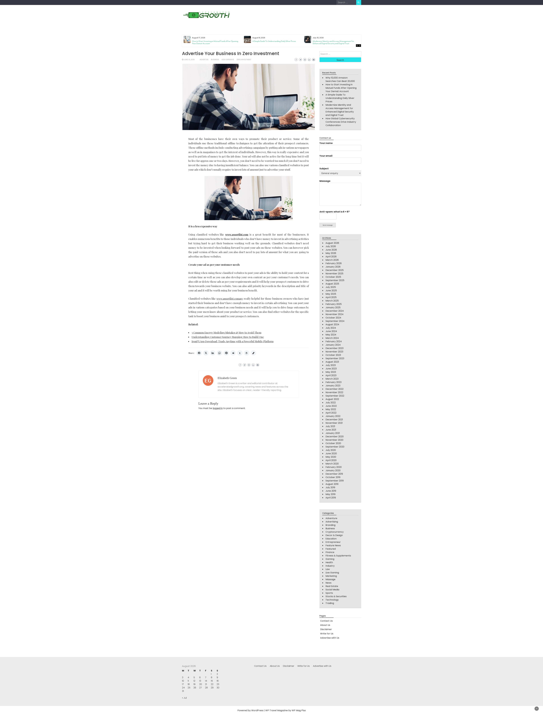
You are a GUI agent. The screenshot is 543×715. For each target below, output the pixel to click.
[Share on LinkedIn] (212, 353)
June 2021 (331, 429)
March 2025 (332, 300)
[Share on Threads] (246, 353)
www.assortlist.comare (229, 298)
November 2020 (334, 440)
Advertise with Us (329, 637)
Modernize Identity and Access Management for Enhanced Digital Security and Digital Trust (273, 42)
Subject (324, 168)
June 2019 (331, 490)
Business (215, 59)
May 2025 (331, 294)
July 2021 (330, 426)
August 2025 (332, 283)
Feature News (333, 545)
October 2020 (333, 443)
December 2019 (334, 473)
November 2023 (334, 351)
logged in (218, 408)
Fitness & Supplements (338, 555)
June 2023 (331, 368)
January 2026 (333, 266)
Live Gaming (332, 572)
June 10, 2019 (189, 59)
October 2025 (333, 277)
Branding (330, 525)
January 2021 (333, 433)
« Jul (184, 697)
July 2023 (331, 365)
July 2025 (331, 287)
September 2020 (335, 446)
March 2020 (332, 463)
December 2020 (335, 436)
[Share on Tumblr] (240, 353)
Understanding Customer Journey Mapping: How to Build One (228, 337)
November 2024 (334, 314)
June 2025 (331, 290)
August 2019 (332, 484)
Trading (330, 603)
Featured (331, 548)
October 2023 (333, 355)
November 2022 (334, 392)
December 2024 (335, 311)
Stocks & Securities (336, 596)
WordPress (257, 710)
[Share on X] (206, 353)
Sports (329, 593)
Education (331, 538)
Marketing (331, 576)
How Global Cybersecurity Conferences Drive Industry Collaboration (336, 42)
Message (324, 181)
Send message (328, 225)
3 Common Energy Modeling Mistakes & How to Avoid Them (226, 332)
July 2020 (331, 450)
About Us (325, 625)
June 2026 (331, 249)
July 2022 (331, 402)
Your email (325, 155)
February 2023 (333, 382)
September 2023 (335, 358)
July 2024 (331, 327)
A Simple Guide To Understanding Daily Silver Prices (213, 41)
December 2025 (335, 270)
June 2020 (331, 453)
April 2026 (331, 256)
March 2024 (332, 338)
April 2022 (331, 412)
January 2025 (333, 307)
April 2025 (331, 297)
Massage (330, 579)
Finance (330, 552)
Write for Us (326, 633)
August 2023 (332, 361)
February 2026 (334, 263)
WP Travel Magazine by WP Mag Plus (285, 710)
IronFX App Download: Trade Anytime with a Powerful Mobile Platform (232, 341)
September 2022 (335, 395)
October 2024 (333, 317)
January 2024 (333, 344)
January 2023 (333, 385)
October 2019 (333, 477)
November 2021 (334, 423)
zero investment (244, 59)
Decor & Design (334, 535)
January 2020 (333, 470)
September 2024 (335, 321)
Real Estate (332, 586)
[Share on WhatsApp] (219, 353)
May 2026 (331, 253)
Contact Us (326, 620)
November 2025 (334, 273)
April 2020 (331, 460)
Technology (332, 599)
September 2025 (335, 280)
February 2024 (334, 341)
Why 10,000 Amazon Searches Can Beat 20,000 (340, 79)
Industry (330, 565)
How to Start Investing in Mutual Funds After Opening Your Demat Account (341, 88)
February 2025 (334, 304)
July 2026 (331, 246)
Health (329, 562)
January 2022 (333, 416)
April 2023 (331, 375)
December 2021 (334, 419)
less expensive (228, 59)
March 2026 (332, 260)
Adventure (331, 518)
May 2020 (331, 457)
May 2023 (331, 372)
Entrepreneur (333, 542)
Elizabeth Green (227, 378)
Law (328, 569)
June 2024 (331, 331)
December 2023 (334, 348)
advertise (204, 59)
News (328, 582)
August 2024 (332, 324)
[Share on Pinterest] (226, 353)
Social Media (332, 589)
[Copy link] (253, 353)
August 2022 (332, 399)
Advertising (332, 521)
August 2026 (332, 243)
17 (183, 684)
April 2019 (331, 497)
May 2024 (331, 334)
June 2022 (331, 406)
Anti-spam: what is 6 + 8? (334, 211)
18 (189, 684)
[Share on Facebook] (199, 353)
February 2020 (334, 467)
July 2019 (330, 487)
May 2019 (330, 494)
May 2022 (331, 409)
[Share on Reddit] (233, 353)
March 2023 (332, 378)
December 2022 (334, 389)
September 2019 (335, 480)
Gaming (330, 559)
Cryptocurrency (335, 531)
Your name (326, 143)
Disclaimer (326, 629)
